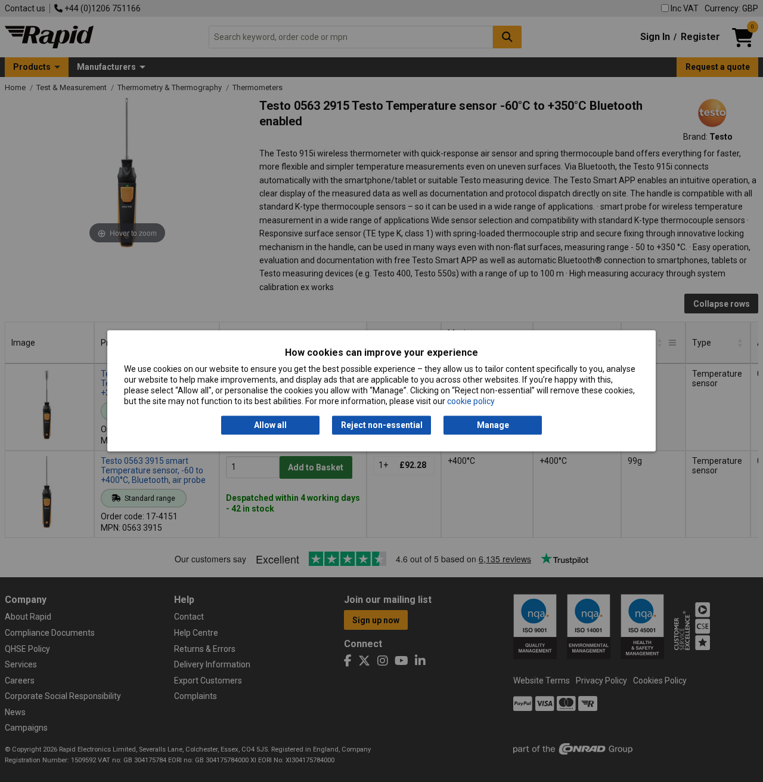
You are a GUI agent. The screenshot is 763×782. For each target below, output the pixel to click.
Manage (493, 425)
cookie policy (471, 402)
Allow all (270, 425)
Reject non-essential (382, 425)
